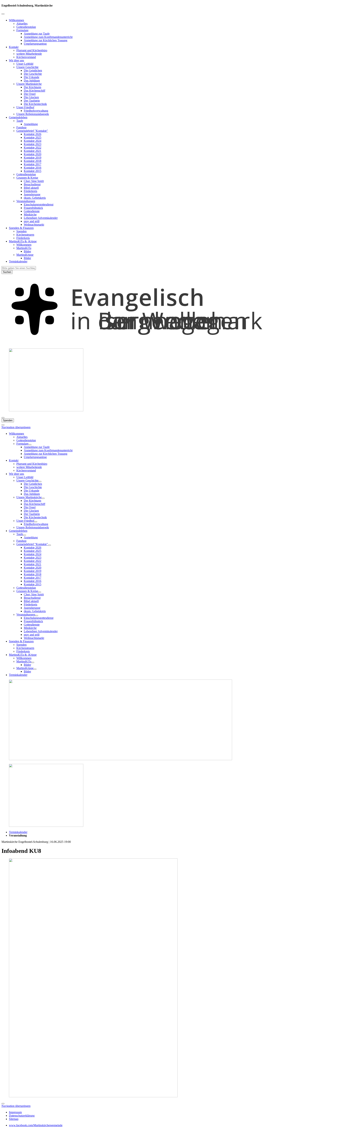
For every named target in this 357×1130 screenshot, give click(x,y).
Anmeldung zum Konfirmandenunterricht (48, 37)
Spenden (21, 231)
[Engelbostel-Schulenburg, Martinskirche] (178, 343)
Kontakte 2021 (32, 150)
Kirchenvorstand (26, 57)
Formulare (22, 30)
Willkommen (16, 20)
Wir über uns (16, 60)
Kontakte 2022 (32, 147)
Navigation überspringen (15, 427)
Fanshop (21, 127)
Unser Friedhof (25, 107)
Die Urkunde (31, 77)
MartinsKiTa (23, 248)
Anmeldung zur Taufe (37, 33)
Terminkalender (18, 261)
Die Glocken (31, 97)
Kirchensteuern (25, 234)
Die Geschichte (33, 73)
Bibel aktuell (31, 187)
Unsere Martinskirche (29, 83)
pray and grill (31, 221)
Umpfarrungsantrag (35, 43)
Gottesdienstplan (26, 26)
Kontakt (13, 47)
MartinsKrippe (24, 254)
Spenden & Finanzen (21, 227)
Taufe (19, 120)
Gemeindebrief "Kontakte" (32, 130)
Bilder (27, 251)
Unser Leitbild (24, 63)
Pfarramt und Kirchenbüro (31, 50)
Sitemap (13, 1119)
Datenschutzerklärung (22, 1115)
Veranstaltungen (25, 201)
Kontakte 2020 (32, 154)
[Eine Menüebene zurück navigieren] (2, 14)
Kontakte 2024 (32, 140)
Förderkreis (30, 191)
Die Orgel (30, 93)
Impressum (15, 1112)
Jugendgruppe (32, 194)
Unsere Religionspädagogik (32, 114)
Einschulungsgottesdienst (38, 204)
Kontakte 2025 (32, 137)
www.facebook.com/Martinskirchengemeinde (35, 1125)
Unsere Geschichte (27, 67)
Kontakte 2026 (32, 134)
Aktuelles (22, 23)
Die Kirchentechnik (35, 104)
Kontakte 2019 (32, 157)
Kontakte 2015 (32, 171)
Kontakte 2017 (32, 164)
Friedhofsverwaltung (36, 110)
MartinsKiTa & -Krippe (23, 241)
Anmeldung (31, 124)
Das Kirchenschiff (34, 90)
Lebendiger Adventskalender (41, 217)
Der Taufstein (32, 100)
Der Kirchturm (32, 87)
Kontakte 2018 (32, 160)
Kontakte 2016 (32, 167)
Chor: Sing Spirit (34, 181)
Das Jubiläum (32, 80)
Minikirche (30, 214)
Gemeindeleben (18, 117)
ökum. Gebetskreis (35, 197)
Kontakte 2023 (32, 144)
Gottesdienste (32, 211)
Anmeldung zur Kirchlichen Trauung (45, 40)
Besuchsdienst (32, 184)
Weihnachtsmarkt (34, 224)
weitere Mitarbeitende (29, 53)
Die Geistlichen (33, 70)
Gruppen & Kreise (27, 177)
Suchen (7, 272)
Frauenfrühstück (33, 207)
